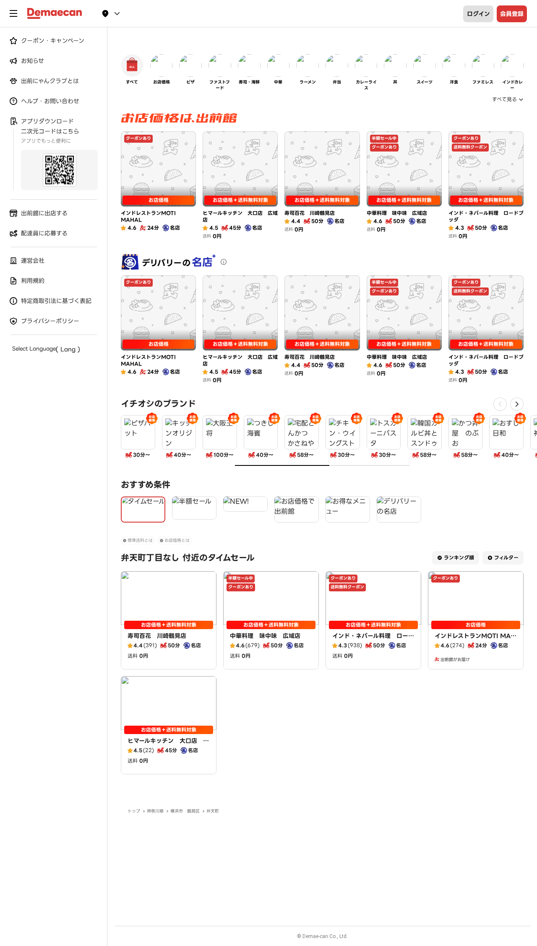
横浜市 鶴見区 (185, 811)
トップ (134, 811)
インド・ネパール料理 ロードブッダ (373, 640)
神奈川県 (155, 811)
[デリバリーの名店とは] (223, 262)
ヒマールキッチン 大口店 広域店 (168, 745)
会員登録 (512, 13)
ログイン (478, 13)
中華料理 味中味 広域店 (265, 635)
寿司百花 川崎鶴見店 (157, 635)
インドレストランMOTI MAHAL (475, 640)
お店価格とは (177, 540)
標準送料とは (140, 540)
